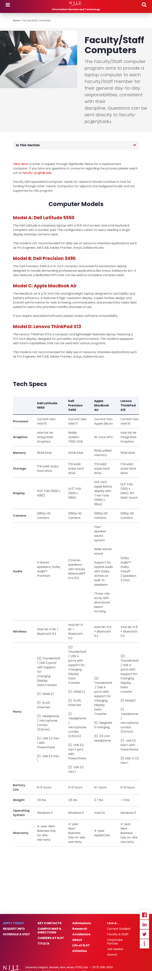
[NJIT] (76, 4)
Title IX (43, 943)
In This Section (28, 145)
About (77, 940)
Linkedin (144, 924)
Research (79, 929)
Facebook (144, 915)
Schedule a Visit (16, 934)
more (144, 943)
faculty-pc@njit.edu (36, 173)
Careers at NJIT (51, 938)
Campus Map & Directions (49, 930)
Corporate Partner (115, 941)
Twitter (144, 934)
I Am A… (113, 923)
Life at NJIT (81, 945)
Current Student (119, 929)
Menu (8, 5)
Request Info (14, 929)
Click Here (20, 164)
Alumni (112, 955)
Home (16, 20)
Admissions (81, 923)
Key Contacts (50, 923)
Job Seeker (115, 949)
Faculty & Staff (117, 934)
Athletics (79, 951)
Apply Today (13, 923)
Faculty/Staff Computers (36, 20)
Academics (81, 934)
